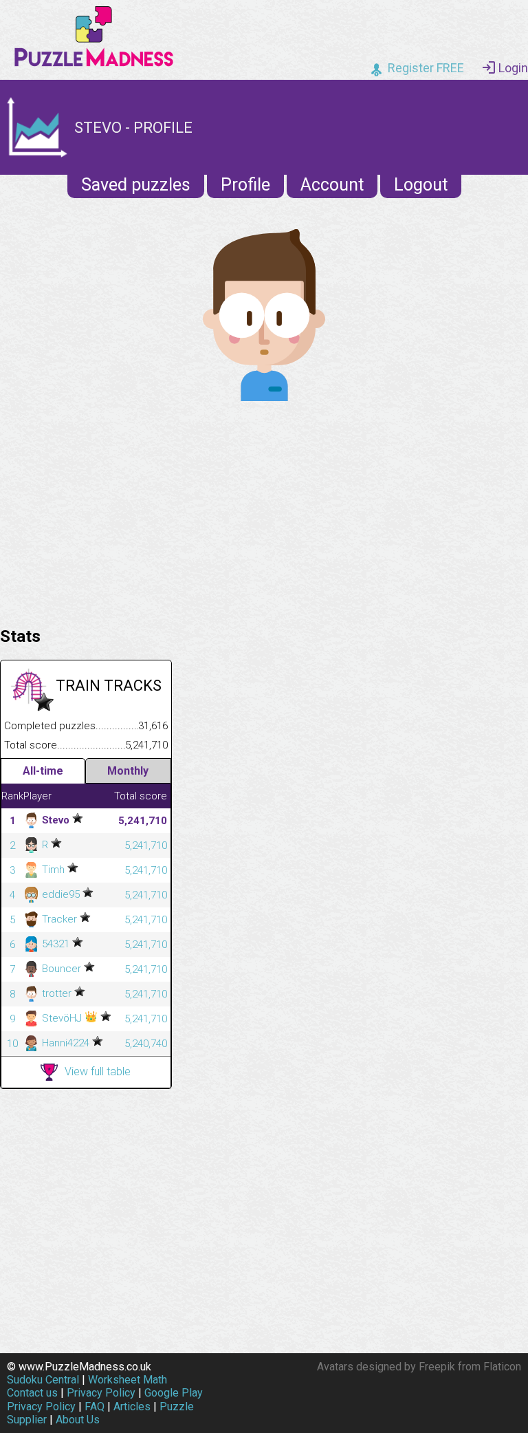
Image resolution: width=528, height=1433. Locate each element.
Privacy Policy (101, 1392)
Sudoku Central (43, 1379)
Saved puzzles (135, 185)
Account (332, 185)
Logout (421, 185)
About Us (78, 1419)
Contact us (32, 1392)
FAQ (94, 1406)
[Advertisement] (264, 510)
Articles (132, 1406)
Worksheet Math (127, 1379)
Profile (245, 185)
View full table (98, 1071)
